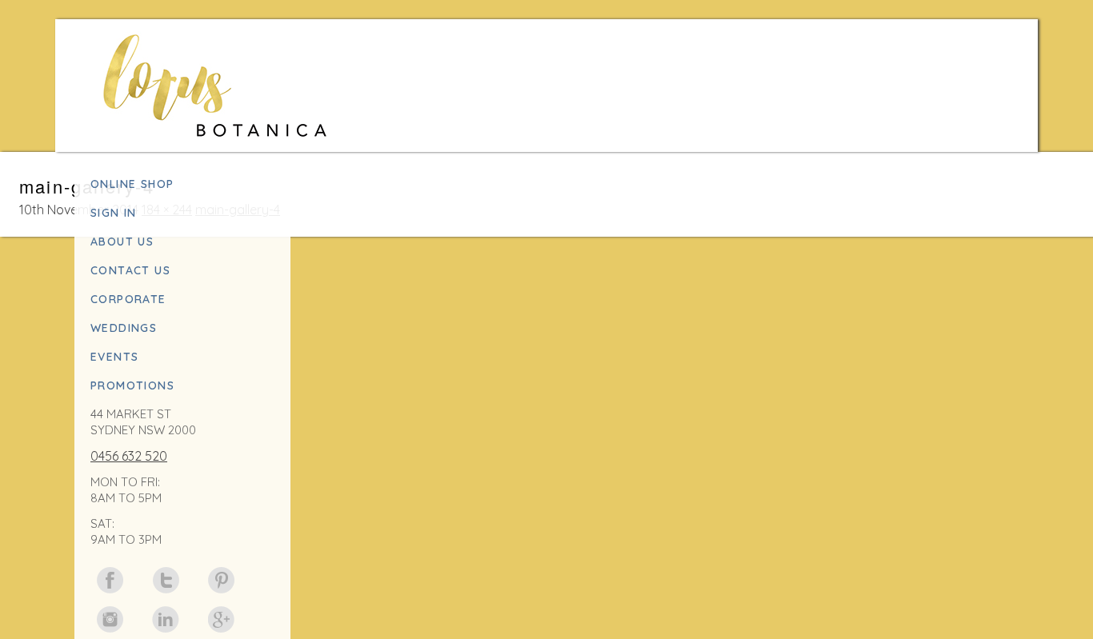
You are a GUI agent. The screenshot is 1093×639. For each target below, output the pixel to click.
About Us (122, 241)
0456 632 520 (128, 456)
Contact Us (130, 270)
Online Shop (132, 184)
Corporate (128, 299)
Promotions (132, 385)
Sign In (113, 213)
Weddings (123, 328)
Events (114, 356)
